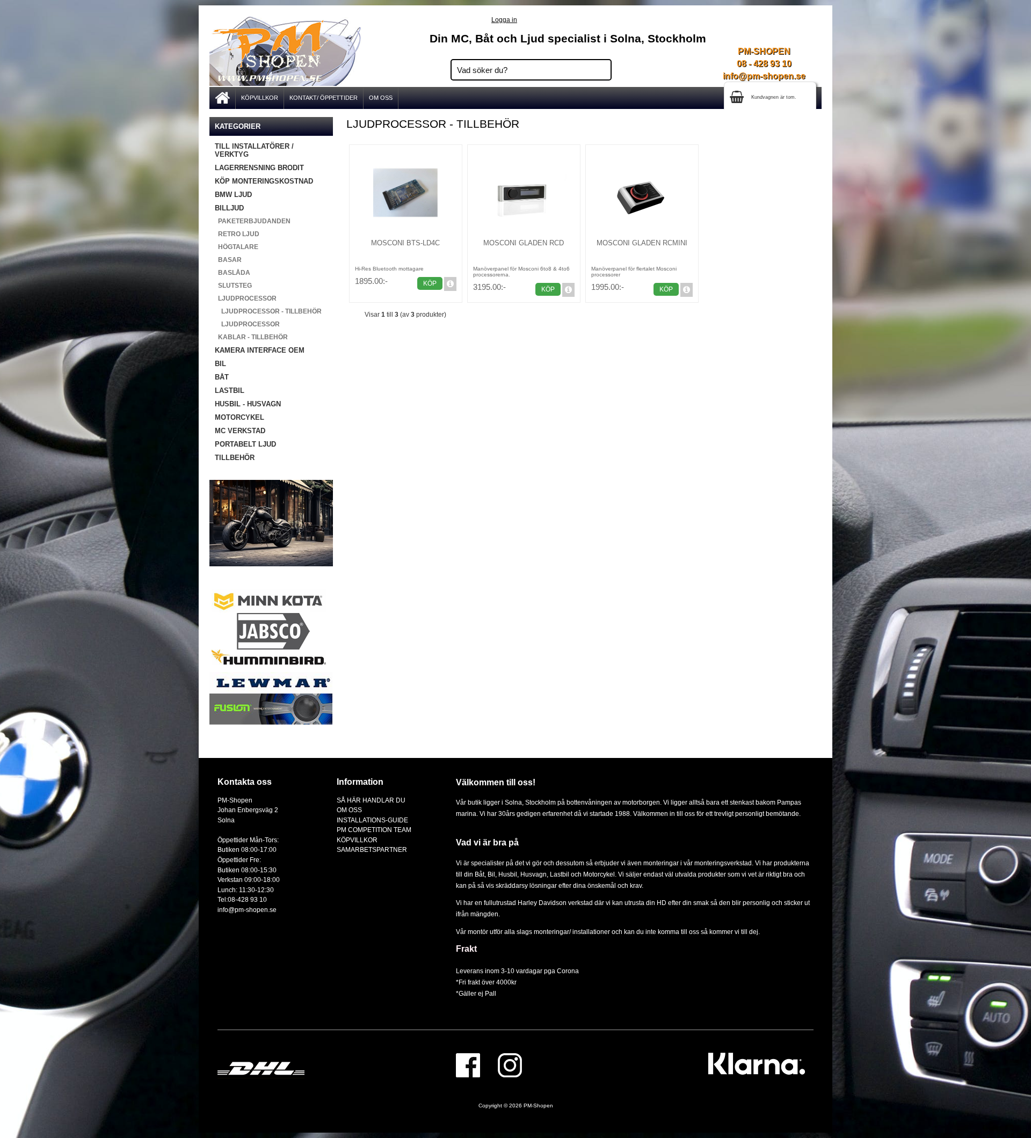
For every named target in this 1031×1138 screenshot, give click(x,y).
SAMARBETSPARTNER (372, 849)
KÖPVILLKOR (259, 97)
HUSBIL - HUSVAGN (248, 404)
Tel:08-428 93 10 (242, 899)
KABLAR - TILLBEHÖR (251, 337)
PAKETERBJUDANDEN (253, 221)
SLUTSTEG (233, 285)
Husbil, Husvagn (522, 874)
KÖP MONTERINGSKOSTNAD (264, 181)
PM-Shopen (538, 1105)
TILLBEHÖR (235, 458)
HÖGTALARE (236, 247)
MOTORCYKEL (239, 417)
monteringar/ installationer (572, 931)
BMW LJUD (233, 195)
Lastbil (560, 874)
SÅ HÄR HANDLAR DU (371, 800)
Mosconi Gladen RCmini (642, 243)
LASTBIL (229, 390)
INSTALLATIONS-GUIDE (372, 819)
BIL (220, 364)
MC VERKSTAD (240, 431)
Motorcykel (599, 874)
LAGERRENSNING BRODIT (259, 168)
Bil (491, 874)
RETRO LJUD (237, 234)
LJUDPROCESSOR (247, 324)
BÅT (222, 377)
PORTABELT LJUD (245, 444)
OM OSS (381, 97)
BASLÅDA (232, 272)
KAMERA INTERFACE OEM (259, 350)
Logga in (504, 19)
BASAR (228, 260)
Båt (479, 874)
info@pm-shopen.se (764, 76)
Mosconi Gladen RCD (523, 243)
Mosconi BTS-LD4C (405, 243)
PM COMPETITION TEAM (374, 829)
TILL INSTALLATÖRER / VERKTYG (254, 150)
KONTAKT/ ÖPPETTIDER (323, 97)
